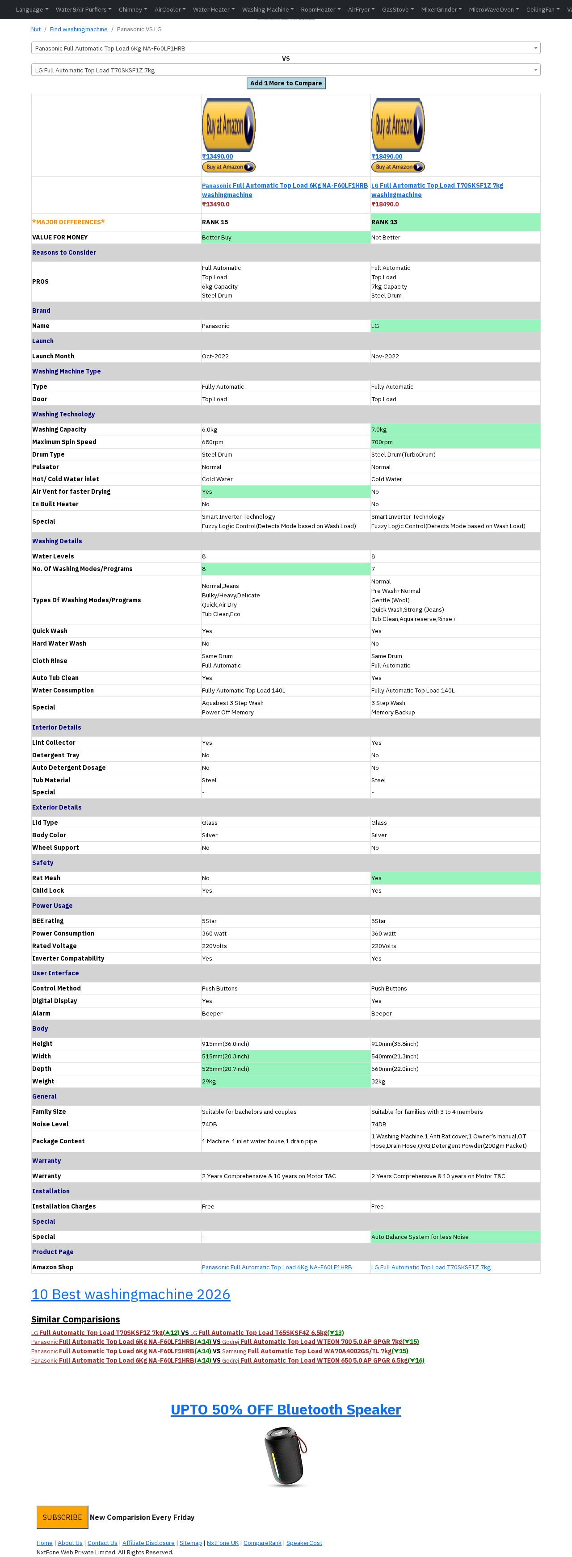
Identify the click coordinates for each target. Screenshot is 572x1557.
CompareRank (263, 1543)
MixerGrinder (439, 9)
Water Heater (211, 9)
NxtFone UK (223, 1543)
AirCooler (168, 9)
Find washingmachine (79, 29)
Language (29, 9)
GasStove (395, 9)
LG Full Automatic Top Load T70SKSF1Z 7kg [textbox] (95, 70)
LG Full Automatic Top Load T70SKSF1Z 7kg (431, 1267)
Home (45, 1543)
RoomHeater (318, 9)
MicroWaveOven (491, 9)
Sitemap (191, 1543)
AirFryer (359, 9)
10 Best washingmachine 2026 (131, 1293)
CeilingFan (540, 9)
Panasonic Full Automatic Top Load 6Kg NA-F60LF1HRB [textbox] (110, 48)
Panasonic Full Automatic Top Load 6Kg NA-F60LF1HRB (277, 1267)
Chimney (130, 9)
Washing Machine (265, 9)
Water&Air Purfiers (81, 9)
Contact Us (103, 1543)
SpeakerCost (304, 1543)
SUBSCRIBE (62, 1517)
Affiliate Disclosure (148, 1543)
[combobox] (286, 48)
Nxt (36, 29)
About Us (70, 1543)
